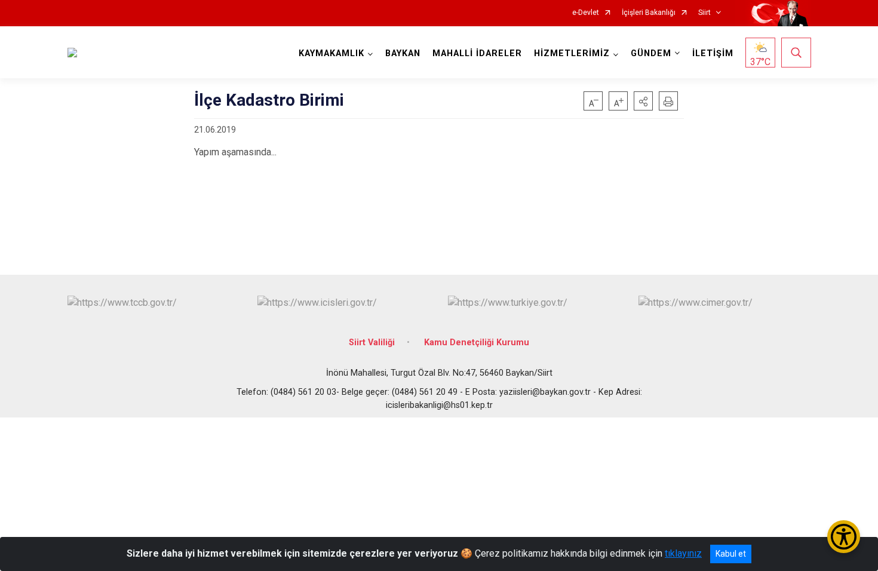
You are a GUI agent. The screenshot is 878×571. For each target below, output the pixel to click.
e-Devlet (585, 13)
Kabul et (731, 553)
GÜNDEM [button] (651, 53)
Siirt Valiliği (372, 342)
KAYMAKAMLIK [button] (331, 53)
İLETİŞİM (712, 53)
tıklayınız (683, 553)
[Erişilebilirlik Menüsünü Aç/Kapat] (843, 536)
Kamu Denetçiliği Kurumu (476, 342)
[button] (643, 100)
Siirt (704, 13)
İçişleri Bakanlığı (649, 13)
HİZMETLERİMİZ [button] (572, 53)
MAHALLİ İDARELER (477, 53)
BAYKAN (402, 53)
